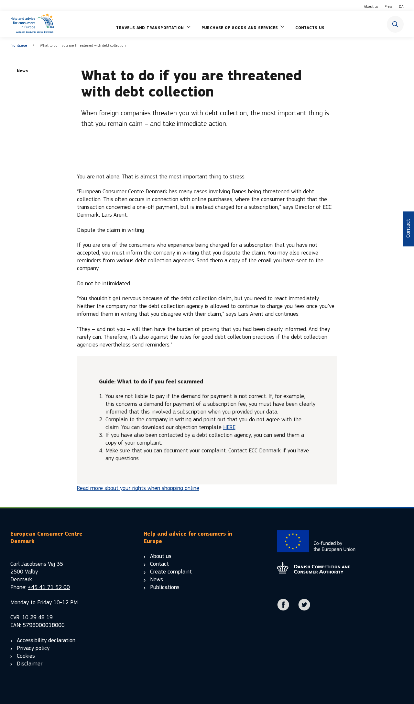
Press (388, 6)
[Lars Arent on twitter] (304, 609)
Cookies (26, 656)
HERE (229, 427)
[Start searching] (395, 24)
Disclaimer (29, 663)
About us (371, 6)
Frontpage (18, 45)
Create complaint (171, 571)
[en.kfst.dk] (313, 571)
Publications (165, 587)
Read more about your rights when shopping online (138, 488)
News (156, 579)
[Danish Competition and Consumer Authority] (32, 24)
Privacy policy (33, 648)
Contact (159, 564)
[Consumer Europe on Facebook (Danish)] (283, 609)
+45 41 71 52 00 (49, 587)
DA (401, 6)
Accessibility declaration (46, 640)
